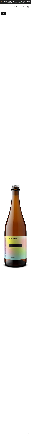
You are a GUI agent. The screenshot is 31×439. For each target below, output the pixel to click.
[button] (24, 7)
